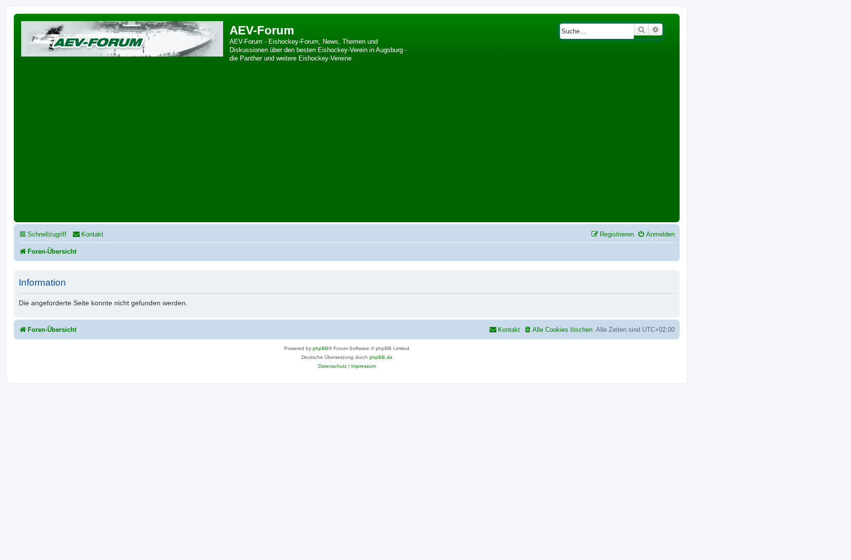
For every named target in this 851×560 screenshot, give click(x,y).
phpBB (320, 348)
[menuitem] (87, 234)
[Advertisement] (346, 146)
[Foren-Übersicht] (122, 37)
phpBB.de (381, 357)
